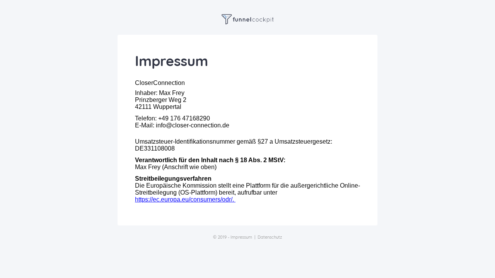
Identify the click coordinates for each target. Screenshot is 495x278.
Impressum (241, 237)
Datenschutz (270, 237)
